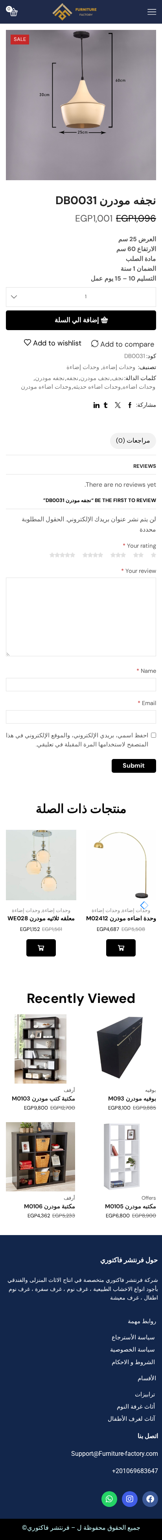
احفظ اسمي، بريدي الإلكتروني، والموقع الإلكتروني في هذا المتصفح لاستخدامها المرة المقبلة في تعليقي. (77, 740)
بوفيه (150, 1090)
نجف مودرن (95, 378)
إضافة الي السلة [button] (121, 947)
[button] (142, 905)
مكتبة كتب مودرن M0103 (43, 1098)
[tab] (133, 441)
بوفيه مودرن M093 (132, 1098)
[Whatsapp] (109, 1499)
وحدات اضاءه (139, 387)
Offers (149, 1198)
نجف (117, 378)
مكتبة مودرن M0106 (49, 1206)
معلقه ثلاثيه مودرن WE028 (41, 918)
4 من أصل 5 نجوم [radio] (93, 555)
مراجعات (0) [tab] (133, 441)
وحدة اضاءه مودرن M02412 (121, 918)
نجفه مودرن (49, 378)
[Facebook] (150, 1499)
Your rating (139, 546)
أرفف (69, 1090)
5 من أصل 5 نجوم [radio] (62, 555)
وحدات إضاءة (119, 367)
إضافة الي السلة (77, 320)
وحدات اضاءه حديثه (97, 387)
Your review (138, 571)
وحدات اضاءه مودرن (46, 387)
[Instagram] (130, 1499)
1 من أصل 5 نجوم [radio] (153, 555)
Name (146, 671)
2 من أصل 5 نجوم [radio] (138, 555)
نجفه (72, 378)
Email (147, 703)
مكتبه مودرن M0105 (130, 1206)
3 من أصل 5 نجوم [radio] (118, 555)
